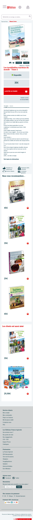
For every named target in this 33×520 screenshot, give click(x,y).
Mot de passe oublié (8, 420)
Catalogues (6, 444)
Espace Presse (7, 442)
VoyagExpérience (7, 461)
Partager (19, 62)
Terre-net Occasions (8, 456)
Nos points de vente (8, 435)
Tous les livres (4, 21)
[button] (29, 16)
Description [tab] (6, 105)
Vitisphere (5, 459)
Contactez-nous (7, 422)
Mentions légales (11, 514)
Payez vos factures (8, 417)
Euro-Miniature (7, 468)
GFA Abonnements (8, 454)
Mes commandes (7, 415)
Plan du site (4, 514)
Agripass (5, 464)
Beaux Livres (13, 21)
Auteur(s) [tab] (11, 105)
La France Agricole (8, 452)
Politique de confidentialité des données (23, 514)
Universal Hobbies (7, 466)
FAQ (4, 425)
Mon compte (6, 413)
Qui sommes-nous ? (8, 432)
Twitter (17, 478)
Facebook (8, 478)
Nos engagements (7, 437)
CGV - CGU (5, 439)
